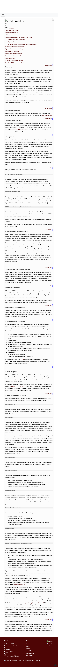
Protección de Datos (30, 653)
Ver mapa (6, 648)
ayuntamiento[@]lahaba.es (14, 656)
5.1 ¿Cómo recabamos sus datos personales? (16, 39)
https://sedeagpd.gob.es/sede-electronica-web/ (34, 603)
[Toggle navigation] (3, 15)
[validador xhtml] (50, 645)
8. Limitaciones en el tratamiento (12, 51)
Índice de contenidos (48, 65)
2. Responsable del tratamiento (11, 30)
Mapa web (27, 646)
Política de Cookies (29, 655)
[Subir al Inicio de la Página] (55, 665)
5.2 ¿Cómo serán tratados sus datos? (15, 42)
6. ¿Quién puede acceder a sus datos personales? (15, 46)
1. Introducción (11, 28)
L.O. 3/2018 (22, 359)
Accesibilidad (28, 651)
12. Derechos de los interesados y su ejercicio (14, 60)
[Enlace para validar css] (50, 641)
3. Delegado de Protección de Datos (12, 32)
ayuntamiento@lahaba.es (47, 115)
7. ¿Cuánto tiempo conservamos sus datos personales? (16, 49)
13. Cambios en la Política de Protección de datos (15, 63)
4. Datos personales (9, 35)
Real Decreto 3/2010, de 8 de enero (18, 386)
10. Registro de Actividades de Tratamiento (13, 56)
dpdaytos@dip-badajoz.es (23, 130)
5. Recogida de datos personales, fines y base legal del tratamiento (18, 37)
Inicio (27, 644)
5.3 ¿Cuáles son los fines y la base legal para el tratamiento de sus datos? (22, 44)
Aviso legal (28, 648)
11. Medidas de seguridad (10, 58)
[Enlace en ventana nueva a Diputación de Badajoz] (8, 660)
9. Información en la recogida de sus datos (13, 53)
